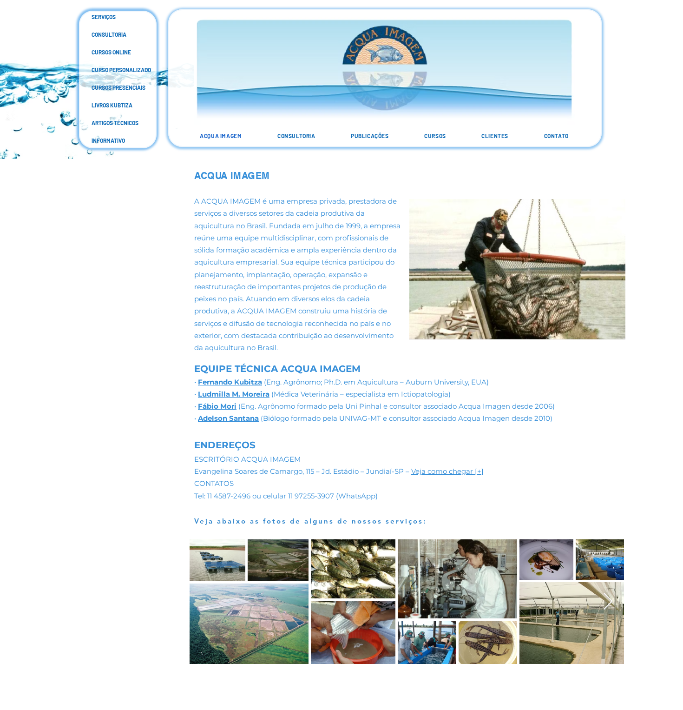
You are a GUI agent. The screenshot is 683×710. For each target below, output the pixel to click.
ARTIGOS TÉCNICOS (99, 122)
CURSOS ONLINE (99, 52)
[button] (370, 136)
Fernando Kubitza (230, 382)
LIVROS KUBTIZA (99, 105)
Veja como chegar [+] (447, 471)
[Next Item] (608, 602)
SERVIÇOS (99, 16)
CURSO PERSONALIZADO (99, 69)
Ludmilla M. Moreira (233, 394)
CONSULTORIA (99, 34)
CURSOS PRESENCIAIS (99, 87)
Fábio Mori (217, 406)
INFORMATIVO (99, 140)
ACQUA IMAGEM (231, 175)
